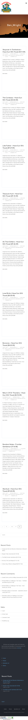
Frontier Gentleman (8, 450)
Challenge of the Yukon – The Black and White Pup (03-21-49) (14, 581)
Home (4, 658)
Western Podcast (19, 55)
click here (19, 648)
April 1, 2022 (5, 493)
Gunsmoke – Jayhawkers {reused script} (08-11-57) (14, 591)
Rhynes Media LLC (14, 54)
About (4, 665)
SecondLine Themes (20, 712)
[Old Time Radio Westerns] (6, 7)
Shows (4, 661)
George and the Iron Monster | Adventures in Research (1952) (14, 549)
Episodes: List (6, 663)
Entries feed (5, 614)
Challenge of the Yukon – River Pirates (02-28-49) (13, 586)
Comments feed (6, 617)
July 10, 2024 (5, 150)
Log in (3, 611)
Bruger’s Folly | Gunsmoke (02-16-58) (10, 554)
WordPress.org (5, 621)
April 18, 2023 (5, 448)
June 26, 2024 (5, 198)
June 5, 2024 (5, 347)
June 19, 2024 (5, 246)
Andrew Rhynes (16, 397)
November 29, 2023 (6, 397)
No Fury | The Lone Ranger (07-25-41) (10, 560)
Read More (5, 73)
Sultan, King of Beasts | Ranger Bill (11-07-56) (12, 564)
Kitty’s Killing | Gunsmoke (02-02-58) (18, 577)
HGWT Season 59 (11, 55)
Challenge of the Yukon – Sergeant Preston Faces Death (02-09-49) (13, 596)
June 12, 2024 (5, 297)
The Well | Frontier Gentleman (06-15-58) (11, 557)
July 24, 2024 (5, 54)
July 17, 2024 (5, 102)
